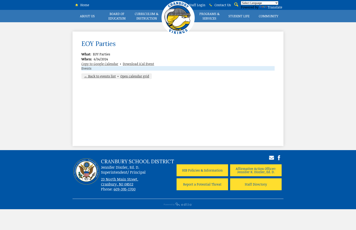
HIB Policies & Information (202, 170)
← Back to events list (100, 76)
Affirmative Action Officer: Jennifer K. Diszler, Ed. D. (256, 170)
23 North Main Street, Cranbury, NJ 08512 (119, 182)
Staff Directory (256, 184)
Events (86, 68)
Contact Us (222, 5)
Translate (275, 7)
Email (271, 157)
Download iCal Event (138, 64)
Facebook (278, 157)
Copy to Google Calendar (99, 64)
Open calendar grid (134, 76)
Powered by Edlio (178, 204)
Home (84, 5)
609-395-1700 (125, 189)
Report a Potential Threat (202, 184)
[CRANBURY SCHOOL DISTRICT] (178, 19)
